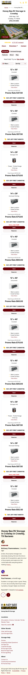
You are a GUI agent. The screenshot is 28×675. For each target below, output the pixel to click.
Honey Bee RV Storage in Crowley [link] (19, 7)
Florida (22, 620)
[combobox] (21, 63)
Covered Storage (6, 646)
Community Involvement (8, 661)
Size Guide (20, 59)
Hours (4, 46)
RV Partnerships (6, 663)
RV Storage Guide (6, 648)
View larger (5, 37)
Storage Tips (5, 644)
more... (9, 564)
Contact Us (4, 659)
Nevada (3, 622)
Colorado (17, 620)
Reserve (14, 105)
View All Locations (7, 624)
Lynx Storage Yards (6, 633)
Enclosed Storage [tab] (15, 51)
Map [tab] (17, 55)
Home (6, 7)
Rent (14, 102)
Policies (3, 640)
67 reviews (19, 590)
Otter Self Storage (6, 631)
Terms (8, 673)
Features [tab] (5, 55)
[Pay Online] (23, 2)
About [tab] (12, 55)
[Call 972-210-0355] (20, 2)
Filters (6, 63)
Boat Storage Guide (7, 650)
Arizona (11, 620)
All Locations (5, 620)
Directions (12, 46)
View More (14, 87)
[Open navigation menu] (26, 2)
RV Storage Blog (6, 652)
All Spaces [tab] (5, 51)
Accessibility (15, 671)
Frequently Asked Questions (9, 642)
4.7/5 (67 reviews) (17, 42)
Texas (8, 622)
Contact (23, 46)
